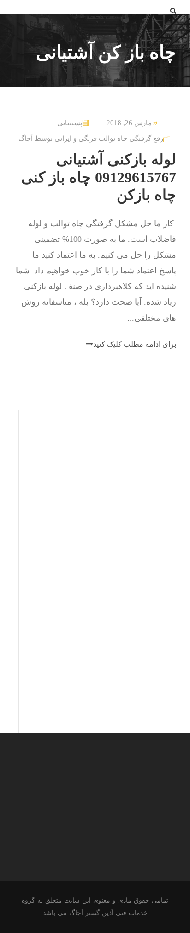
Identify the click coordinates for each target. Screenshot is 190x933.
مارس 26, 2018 (129, 122)
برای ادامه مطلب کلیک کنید (134, 344)
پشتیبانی (69, 122)
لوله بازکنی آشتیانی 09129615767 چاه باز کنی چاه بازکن (98, 177)
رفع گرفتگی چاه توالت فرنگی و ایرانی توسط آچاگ (90, 138)
